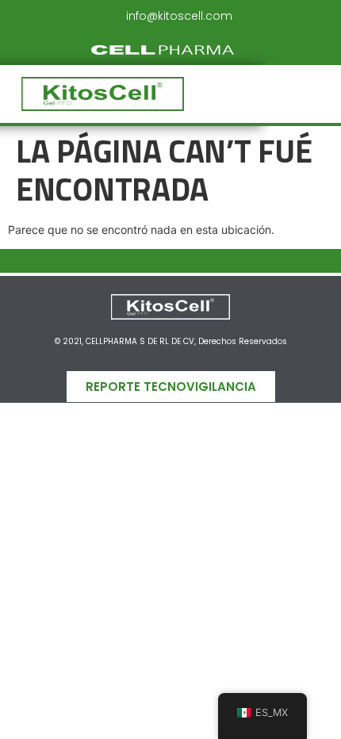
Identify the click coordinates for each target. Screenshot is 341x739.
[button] (273, 94)
